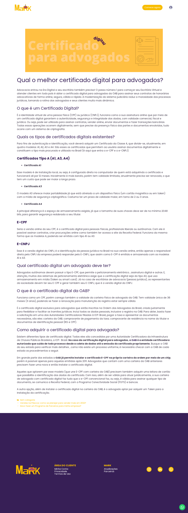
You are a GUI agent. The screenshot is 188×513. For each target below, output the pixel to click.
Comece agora (152, 7)
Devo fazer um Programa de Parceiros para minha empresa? (50, 406)
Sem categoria (27, 400)
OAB (134, 340)
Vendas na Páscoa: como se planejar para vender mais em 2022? (53, 403)
